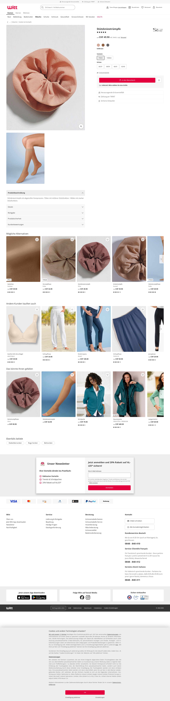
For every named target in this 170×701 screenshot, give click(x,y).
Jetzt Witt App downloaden (16, 522)
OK (85, 692)
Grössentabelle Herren (93, 522)
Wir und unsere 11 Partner (58, 634)
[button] (7, 22)
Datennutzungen (112, 634)
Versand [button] (123, 37)
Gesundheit (65, 17)
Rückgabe (11, 213)
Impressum (87, 608)
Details (10, 207)
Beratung (89, 514)
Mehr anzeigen (93, 483)
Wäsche (38, 17)
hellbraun (100, 49)
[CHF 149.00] (94, 329)
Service (49, 514)
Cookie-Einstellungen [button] (111, 608)
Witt (8, 514)
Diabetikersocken (15, 443)
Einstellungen (100, 697)
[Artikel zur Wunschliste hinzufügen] (159, 80)
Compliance (98, 608)
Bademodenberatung (93, 533)
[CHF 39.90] (129, 259)
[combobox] (62, 7)
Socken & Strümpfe (25, 22)
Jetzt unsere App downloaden (32, 592)
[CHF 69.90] (129, 329)
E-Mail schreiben (134, 521)
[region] (85, 664)
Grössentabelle (104, 72)
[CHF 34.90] (59, 329)
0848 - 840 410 (132, 543)
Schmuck (54, 17)
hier (116, 645)
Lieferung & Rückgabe (54, 519)
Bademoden (28, 17)
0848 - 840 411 (132, 579)
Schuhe (46, 17)
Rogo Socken (33, 443)
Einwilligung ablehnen (72, 697)
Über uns (9, 519)
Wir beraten (90, 17)
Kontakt (128, 514)
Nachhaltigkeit (11, 527)
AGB (69, 608)
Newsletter (10, 525)
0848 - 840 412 (132, 561)
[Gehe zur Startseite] (12, 7)
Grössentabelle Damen (94, 519)
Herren (18, 13)
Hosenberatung (91, 525)
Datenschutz (77, 608)
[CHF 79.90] (94, 394)
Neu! (9, 17)
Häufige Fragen (51, 525)
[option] (98, 45)
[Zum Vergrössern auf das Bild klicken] (81, 126)
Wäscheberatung (91, 527)
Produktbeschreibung (16, 193)
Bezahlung (50, 522)
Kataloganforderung (53, 527)
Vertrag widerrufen (58, 608)
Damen (10, 13)
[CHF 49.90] (94, 259)
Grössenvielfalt (91, 530)
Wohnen (26, 13)
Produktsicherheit (14, 219)
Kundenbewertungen (16, 224)
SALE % (99, 17)
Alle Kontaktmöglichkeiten (139, 527)
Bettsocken (48, 443)
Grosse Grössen (78, 17)
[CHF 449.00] (129, 394)
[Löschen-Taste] (73, 7)
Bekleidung (17, 17)
